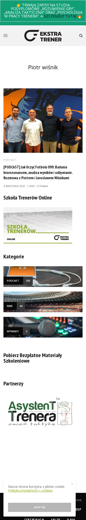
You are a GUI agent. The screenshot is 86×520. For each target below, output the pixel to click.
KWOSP (76, 509)
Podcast (10, 160)
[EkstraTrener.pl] (42, 35)
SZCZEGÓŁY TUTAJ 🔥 (63, 16)
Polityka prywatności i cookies (30, 490)
